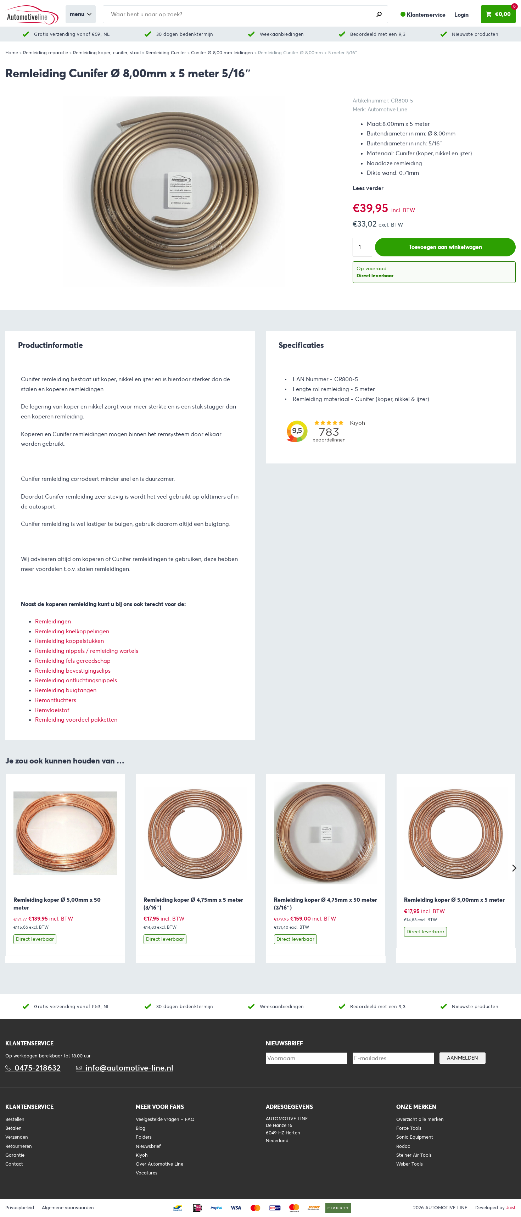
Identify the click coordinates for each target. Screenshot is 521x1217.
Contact (14, 1164)
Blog (140, 1128)
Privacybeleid (19, 1208)
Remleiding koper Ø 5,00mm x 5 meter (454, 900)
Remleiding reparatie (45, 53)
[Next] (514, 868)
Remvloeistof (52, 710)
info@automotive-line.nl (129, 1068)
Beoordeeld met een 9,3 (377, 34)
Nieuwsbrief (148, 1146)
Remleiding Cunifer (166, 53)
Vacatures (146, 1173)
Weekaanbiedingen (282, 34)
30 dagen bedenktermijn (184, 34)
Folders (144, 1137)
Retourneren (18, 1146)
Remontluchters (55, 700)
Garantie (14, 1155)
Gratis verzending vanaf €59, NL (72, 34)
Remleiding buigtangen (65, 690)
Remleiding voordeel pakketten (76, 719)
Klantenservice (426, 14)
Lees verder (368, 188)
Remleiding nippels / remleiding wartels (86, 651)
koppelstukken (85, 641)
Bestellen (14, 1119)
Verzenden (16, 1137)
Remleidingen (53, 621)
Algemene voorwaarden (68, 1208)
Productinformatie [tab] (50, 345)
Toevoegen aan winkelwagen (445, 247)
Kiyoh (142, 1155)
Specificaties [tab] (301, 345)
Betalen (13, 1128)
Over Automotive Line (159, 1164)
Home (11, 53)
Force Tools (408, 1128)
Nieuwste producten (475, 34)
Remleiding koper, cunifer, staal (107, 53)
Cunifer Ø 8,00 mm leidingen (222, 53)
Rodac (403, 1146)
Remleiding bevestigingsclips (73, 670)
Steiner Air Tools (414, 1155)
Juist (511, 1208)
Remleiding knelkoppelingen (72, 631)
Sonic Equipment (414, 1137)
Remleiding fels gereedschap (73, 661)
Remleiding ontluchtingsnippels (76, 680)
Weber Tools (409, 1164)
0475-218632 (38, 1068)
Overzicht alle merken (420, 1119)
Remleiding (50, 641)
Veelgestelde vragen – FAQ (165, 1119)
